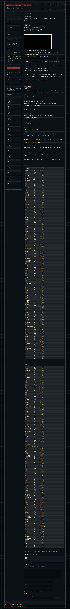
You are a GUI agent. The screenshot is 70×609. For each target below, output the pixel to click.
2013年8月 (9, 183)
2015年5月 (9, 166)
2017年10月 (9, 147)
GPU (35, 551)
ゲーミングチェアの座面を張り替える (13, 43)
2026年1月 (9, 101)
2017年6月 (9, 150)
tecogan (39, 551)
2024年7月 (9, 113)
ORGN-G (50, 551)
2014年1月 (9, 178)
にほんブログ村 (9, 191)
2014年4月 (9, 174)
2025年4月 (9, 108)
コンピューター (30, 551)
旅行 (8, 28)
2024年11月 (9, 112)
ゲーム (8, 22)
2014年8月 (9, 172)
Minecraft (9, 21)
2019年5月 (9, 134)
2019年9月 (9, 133)
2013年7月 (9, 184)
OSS (37, 551)
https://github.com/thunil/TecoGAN (29, 63)
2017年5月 (9, 151)
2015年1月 (9, 167)
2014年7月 (9, 173)
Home (6, 604)
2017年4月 (9, 152)
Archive (12, 604)
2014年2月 (9, 177)
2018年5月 (9, 141)
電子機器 (9, 34)
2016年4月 (9, 161)
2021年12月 (9, 125)
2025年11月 (9, 103)
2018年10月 (9, 135)
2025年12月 (9, 102)
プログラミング (10, 27)
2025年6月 (9, 106)
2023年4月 (9, 118)
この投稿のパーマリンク (55, 551)
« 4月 (7, 74)
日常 (8, 29)
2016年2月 (9, 162)
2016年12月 (9, 155)
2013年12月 (9, 179)
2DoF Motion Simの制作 (11, 42)
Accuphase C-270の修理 (11, 44)
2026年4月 (9, 100)
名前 (25, 580)
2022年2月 (9, 124)
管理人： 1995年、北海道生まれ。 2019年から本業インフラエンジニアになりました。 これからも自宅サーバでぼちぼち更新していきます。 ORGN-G (14, 89)
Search (17, 604)
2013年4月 (9, 188)
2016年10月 (9, 157)
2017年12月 (9, 146)
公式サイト (29, 29)
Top (21, 604)
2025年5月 (9, 107)
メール (25, 584)
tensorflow (43, 551)
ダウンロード (29, 87)
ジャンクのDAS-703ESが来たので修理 (13, 56)
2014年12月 (9, 168)
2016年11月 (9, 156)
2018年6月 (9, 140)
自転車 (8, 32)
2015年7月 (9, 163)
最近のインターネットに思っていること (13, 39)
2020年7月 (9, 129)
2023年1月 (9, 119)
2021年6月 (9, 128)
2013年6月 (9, 185)
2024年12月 (9, 111)
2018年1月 (9, 145)
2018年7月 (9, 139)
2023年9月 (9, 117)
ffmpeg (36, 139)
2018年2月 (9, 144)
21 (17, 71)
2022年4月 (9, 123)
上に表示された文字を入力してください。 (29, 596)
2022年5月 (9, 122)
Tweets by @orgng (9, 94)
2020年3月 (9, 130)
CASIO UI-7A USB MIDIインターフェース (13, 60)
